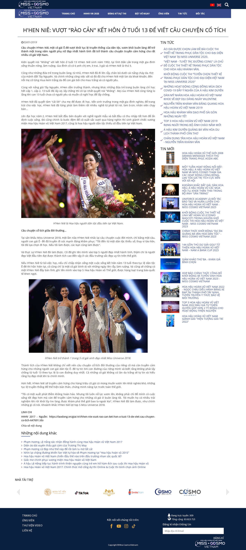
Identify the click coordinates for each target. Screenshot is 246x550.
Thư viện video (32, 525)
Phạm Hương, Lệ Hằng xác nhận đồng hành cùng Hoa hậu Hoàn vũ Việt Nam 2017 (73, 442)
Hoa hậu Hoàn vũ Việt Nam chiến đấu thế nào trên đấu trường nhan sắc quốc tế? (73, 456)
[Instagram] (126, 526)
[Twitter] (133, 526)
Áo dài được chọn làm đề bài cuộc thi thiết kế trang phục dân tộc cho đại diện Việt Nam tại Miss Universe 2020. (193, 53)
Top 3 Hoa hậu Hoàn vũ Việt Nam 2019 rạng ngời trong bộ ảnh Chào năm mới (192, 122)
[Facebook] (111, 526)
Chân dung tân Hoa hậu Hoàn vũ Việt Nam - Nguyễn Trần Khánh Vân (194, 140)
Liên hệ (27, 530)
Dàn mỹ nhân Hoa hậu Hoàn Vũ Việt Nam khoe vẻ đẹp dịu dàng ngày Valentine (193, 97)
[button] (18, 492)
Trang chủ (29, 515)
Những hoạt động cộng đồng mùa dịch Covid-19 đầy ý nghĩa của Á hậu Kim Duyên (193, 88)
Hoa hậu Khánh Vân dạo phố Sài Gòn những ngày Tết (190, 114)
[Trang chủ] (32, 4)
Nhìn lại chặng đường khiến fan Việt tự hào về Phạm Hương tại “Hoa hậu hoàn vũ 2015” (76, 452)
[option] (55, 492)
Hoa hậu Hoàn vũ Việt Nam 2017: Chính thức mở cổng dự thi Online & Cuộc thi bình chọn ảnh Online (85, 467)
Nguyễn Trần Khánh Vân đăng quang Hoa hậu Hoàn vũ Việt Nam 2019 (194, 105)
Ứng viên (28, 520)
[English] (219, 4)
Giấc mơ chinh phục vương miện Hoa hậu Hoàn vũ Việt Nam (60, 460)
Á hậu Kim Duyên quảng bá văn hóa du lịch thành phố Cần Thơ (191, 131)
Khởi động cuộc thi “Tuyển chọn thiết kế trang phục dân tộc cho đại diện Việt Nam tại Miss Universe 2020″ (194, 78)
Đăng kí (218, 538)
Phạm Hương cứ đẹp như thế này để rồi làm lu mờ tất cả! (58, 449)
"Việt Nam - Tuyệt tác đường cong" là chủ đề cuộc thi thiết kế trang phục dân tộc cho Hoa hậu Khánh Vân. (193, 65)
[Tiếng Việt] (212, 4)
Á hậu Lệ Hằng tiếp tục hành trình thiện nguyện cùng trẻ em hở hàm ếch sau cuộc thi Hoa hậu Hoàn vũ (86, 463)
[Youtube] (119, 526)
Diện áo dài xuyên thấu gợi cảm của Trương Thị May (55, 445)
